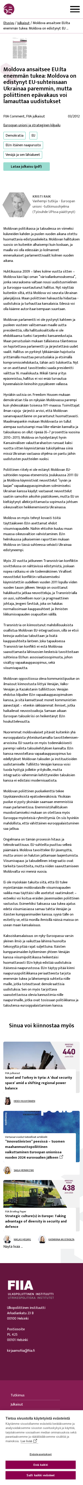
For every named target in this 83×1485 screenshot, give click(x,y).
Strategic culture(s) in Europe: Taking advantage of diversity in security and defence (36, 1221)
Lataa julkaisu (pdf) (26, 167)
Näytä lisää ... (13, 1247)
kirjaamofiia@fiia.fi (21, 1351)
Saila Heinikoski (24, 1170)
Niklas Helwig (22, 1239)
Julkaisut (23, 23)
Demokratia (14, 136)
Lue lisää (26, 1441)
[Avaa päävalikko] (75, 9)
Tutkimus (18, 1395)
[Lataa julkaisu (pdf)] (20, 48)
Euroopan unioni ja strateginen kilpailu (31, 125)
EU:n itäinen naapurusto (23, 145)
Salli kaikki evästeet (40, 1475)
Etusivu (8, 23)
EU (33, 136)
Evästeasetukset (41, 1454)
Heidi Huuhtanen (24, 1101)
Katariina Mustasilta (61, 1239)
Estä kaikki (40, 1464)
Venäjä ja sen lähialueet (23, 155)
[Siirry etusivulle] (24, 9)
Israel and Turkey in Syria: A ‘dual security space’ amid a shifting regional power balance (38, 1083)
